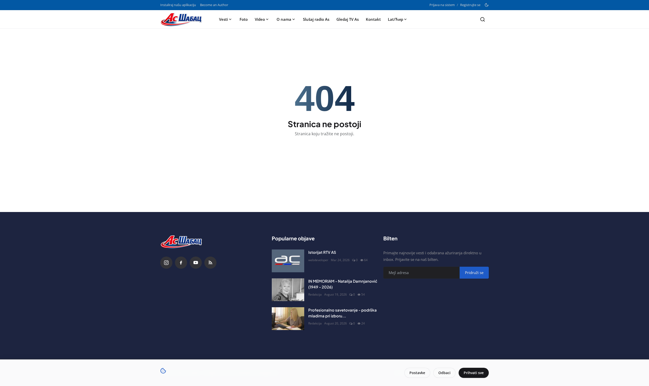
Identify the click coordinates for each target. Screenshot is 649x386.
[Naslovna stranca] (182, 19)
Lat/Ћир (395, 19)
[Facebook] (181, 263)
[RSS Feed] (210, 263)
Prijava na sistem (442, 5)
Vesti (223, 19)
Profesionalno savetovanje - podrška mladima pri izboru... (342, 312)
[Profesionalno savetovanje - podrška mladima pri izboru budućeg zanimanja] (288, 318)
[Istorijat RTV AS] (288, 260)
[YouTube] (196, 263)
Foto (244, 19)
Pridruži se (474, 272)
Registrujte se (470, 5)
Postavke (417, 372)
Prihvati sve (474, 372)
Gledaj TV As (347, 19)
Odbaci (444, 372)
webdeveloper (318, 260)
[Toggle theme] (486, 5)
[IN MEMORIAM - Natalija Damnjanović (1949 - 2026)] (288, 289)
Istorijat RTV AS (322, 252)
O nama (284, 19)
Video (260, 19)
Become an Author (214, 5)
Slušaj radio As (316, 19)
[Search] (482, 19)
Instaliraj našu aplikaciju (178, 5)
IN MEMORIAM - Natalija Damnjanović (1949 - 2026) (342, 284)
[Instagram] (166, 263)
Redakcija (315, 294)
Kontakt (373, 19)
